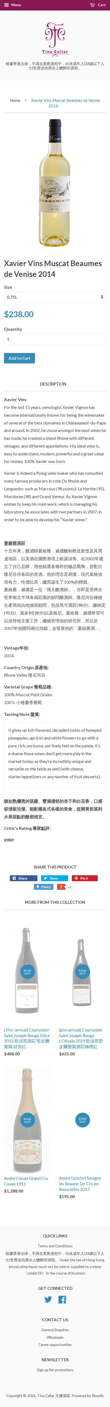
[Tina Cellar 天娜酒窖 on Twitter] (48, 1301)
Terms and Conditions (55, 1246)
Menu (15, 4)
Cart (101, 4)
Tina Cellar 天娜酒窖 (53, 1396)
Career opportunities (55, 1344)
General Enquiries (55, 1330)
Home (15, 100)
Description (53, 383)
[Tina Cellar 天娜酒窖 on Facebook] (62, 1301)
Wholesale (55, 1337)
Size (8, 287)
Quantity (13, 328)
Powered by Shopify (88, 1396)
